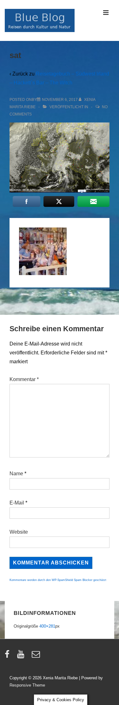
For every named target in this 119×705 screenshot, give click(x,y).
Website (19, 532)
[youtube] (22, 656)
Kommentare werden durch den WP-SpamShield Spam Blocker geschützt (58, 580)
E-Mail (17, 502)
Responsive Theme (27, 685)
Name (16, 473)
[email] (37, 656)
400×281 (47, 626)
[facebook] (8, 656)
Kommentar (24, 379)
